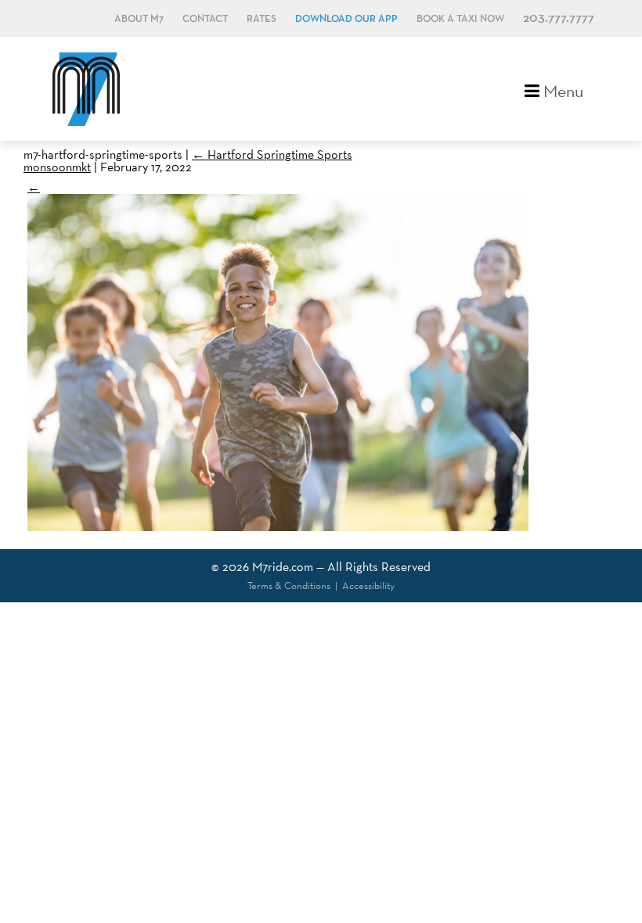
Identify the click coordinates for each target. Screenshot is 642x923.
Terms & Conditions (288, 585)
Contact (205, 19)
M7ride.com (282, 566)
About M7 (139, 19)
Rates (261, 19)
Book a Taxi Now (460, 19)
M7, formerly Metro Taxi (86, 88)
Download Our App (346, 19)
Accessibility (368, 585)
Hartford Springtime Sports (272, 154)
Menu (561, 89)
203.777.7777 (558, 18)
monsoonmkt (57, 167)
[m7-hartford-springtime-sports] (277, 527)
